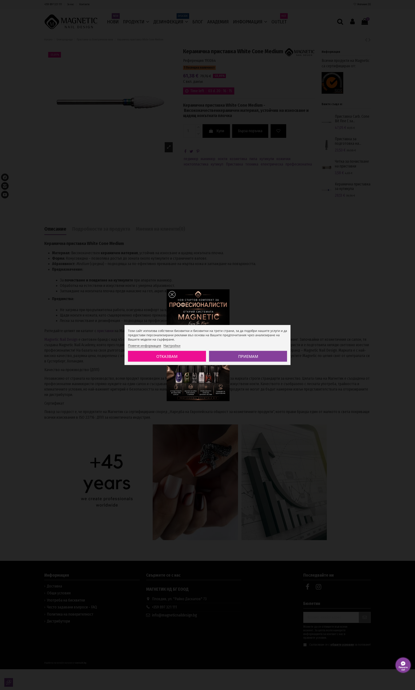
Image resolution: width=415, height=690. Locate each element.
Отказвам (166, 356)
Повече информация (144, 345)
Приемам (248, 356)
